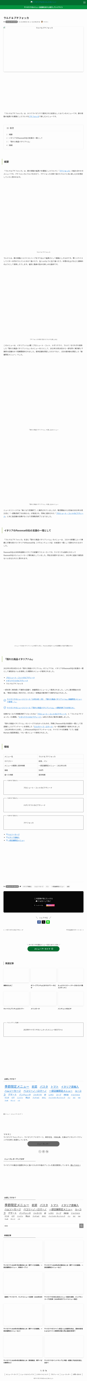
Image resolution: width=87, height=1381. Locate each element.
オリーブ (13, 1100)
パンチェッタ (25, 1094)
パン (47, 886)
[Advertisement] (43, 90)
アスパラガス (75, 1095)
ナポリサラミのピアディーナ (17, 680)
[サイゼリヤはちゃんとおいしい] (43, 2)
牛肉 (79, 1097)
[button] (39, 922)
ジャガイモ (37, 1094)
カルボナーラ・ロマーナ (43, 726)
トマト (55, 1086)
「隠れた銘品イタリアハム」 (20, 141)
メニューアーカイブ (11, 22)
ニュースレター (43, 1143)
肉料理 (66, 1094)
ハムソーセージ (38, 886)
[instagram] (43, 1151)
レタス (51, 1094)
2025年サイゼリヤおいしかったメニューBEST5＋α (42, 1029)
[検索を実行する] (81, 1226)
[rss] (47, 1151)
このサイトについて (42, 1374)
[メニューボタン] (84, 2)
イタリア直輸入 (27, 886)
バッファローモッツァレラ (57, 1098)
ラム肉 (6, 1100)
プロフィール (55, 1374)
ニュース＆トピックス (27, 1374)
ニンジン (20, 1097)
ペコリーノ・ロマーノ (35, 1090)
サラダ (7, 1097)
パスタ (44, 1086)
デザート (12, 1094)
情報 (11, 145)
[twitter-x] (40, 1151)
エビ (74, 1098)
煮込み (28, 1097)
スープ (58, 1094)
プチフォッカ (34, 116)
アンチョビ (36, 1098)
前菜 (68, 886)
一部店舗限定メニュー (57, 886)
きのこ (44, 1098)
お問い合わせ (77, 1374)
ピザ (13, 1097)
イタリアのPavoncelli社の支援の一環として (26, 138)
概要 (11, 134)
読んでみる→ (75, 1165)
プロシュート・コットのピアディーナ (20, 677)
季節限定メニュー (17, 1086)
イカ (19, 1100)
